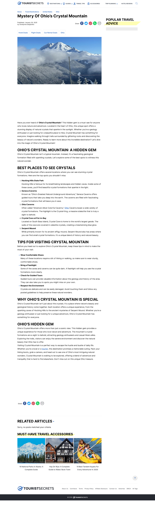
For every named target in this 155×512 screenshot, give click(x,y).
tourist (45, 349)
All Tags (135, 488)
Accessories (95, 3)
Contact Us (113, 488)
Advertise (122, 488)
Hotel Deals (23, 33)
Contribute (73, 488)
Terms (81, 488)
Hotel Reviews (126, 3)
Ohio (63, 33)
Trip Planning (110, 3)
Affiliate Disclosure (101, 488)
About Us (65, 488)
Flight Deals (36, 33)
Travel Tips (80, 3)
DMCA (129, 488)
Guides (68, 3)
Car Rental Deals (50, 33)
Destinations (55, 3)
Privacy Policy (89, 488)
